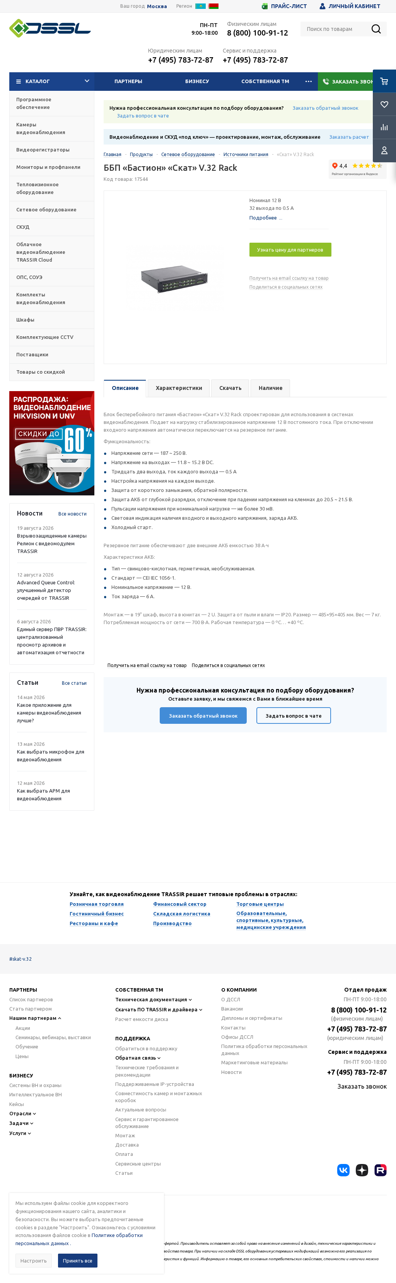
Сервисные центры (138, 1163)
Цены (22, 1056)
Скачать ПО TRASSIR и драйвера (156, 1009)
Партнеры (128, 81)
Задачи (19, 1123)
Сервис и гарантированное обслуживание (147, 1122)
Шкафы (25, 319)
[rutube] (380, 1170)
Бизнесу (197, 81)
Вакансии (232, 1008)
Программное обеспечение (33, 103)
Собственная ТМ (265, 81)
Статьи (124, 1173)
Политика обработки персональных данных (264, 1049)
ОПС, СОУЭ (29, 277)
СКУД (22, 227)
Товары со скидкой (40, 371)
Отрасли (20, 1113)
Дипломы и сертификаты (251, 1018)
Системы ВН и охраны (35, 1085)
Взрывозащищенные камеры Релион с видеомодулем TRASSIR (52, 543)
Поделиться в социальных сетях (286, 286)
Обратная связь (135, 1057)
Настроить (33, 1260)
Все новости (72, 513)
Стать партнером (30, 1008)
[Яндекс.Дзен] (362, 1170)
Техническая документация (151, 999)
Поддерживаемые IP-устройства (154, 1084)
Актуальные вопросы (140, 1109)
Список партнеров (31, 999)
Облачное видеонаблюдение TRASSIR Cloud (40, 252)
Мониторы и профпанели (48, 167)
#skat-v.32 (20, 958)
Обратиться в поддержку (146, 1048)
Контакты (233, 1027)
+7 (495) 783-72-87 (180, 59)
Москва (157, 6)
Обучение (26, 1046)
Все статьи (74, 683)
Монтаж (125, 1135)
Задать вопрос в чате (143, 115)
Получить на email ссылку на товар (289, 278)
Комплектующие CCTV (44, 337)
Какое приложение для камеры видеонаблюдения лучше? (49, 712)
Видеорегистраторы (43, 149)
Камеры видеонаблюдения (40, 128)
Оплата (124, 1154)
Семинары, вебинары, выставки (53, 1037)
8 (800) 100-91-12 (257, 32)
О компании (239, 989)
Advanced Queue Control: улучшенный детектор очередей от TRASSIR (46, 590)
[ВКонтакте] (343, 1170)
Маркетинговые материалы (254, 1062)
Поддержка (132, 1038)
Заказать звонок (357, 81)
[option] (51, 443)
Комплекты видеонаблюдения (40, 298)
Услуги (17, 1133)
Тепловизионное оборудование (37, 188)
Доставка (127, 1144)
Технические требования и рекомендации (147, 1071)
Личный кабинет (355, 6)
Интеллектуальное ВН (35, 1094)
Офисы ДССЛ (237, 1037)
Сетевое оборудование (46, 209)
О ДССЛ (230, 999)
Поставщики (32, 354)
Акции (22, 1028)
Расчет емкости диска (141, 1019)
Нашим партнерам (32, 1018)
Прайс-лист (289, 6)
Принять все (77, 1260)
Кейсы (16, 1104)
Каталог (38, 81)
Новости (231, 1072)
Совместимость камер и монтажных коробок (158, 1097)
